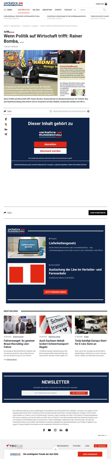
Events (58, 10)
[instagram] (55, 430)
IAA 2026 (36, 10)
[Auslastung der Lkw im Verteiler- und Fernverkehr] (27, 274)
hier (84, 165)
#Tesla (86, 337)
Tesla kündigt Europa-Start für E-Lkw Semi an (90, 342)
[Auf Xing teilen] (6, 134)
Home (6, 26)
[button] (55, 447)
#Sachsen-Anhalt (54, 337)
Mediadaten (63, 445)
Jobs (87, 445)
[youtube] (49, 430)
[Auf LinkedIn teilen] (6, 129)
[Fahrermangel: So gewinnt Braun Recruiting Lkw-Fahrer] (20, 325)
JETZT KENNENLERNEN (55, 292)
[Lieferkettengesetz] (27, 247)
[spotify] (66, 430)
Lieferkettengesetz (62, 243)
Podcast (68, 10)
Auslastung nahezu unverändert (61, 278)
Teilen (9, 111)
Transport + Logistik (30, 26)
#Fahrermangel (18, 337)
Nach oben (101, 435)
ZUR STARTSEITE (97, 213)
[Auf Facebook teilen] (6, 119)
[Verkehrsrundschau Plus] (9, 32)
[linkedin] (61, 430)
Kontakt (77, 445)
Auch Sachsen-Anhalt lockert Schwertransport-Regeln (54, 344)
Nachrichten (24, 10)
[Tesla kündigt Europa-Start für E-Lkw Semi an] (91, 325)
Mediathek (47, 10)
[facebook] (44, 430)
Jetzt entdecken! (90, 454)
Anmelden (50, 144)
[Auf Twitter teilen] (6, 124)
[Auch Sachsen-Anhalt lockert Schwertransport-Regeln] (55, 325)
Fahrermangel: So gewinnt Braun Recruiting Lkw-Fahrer (19, 344)
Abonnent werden (50, 150)
